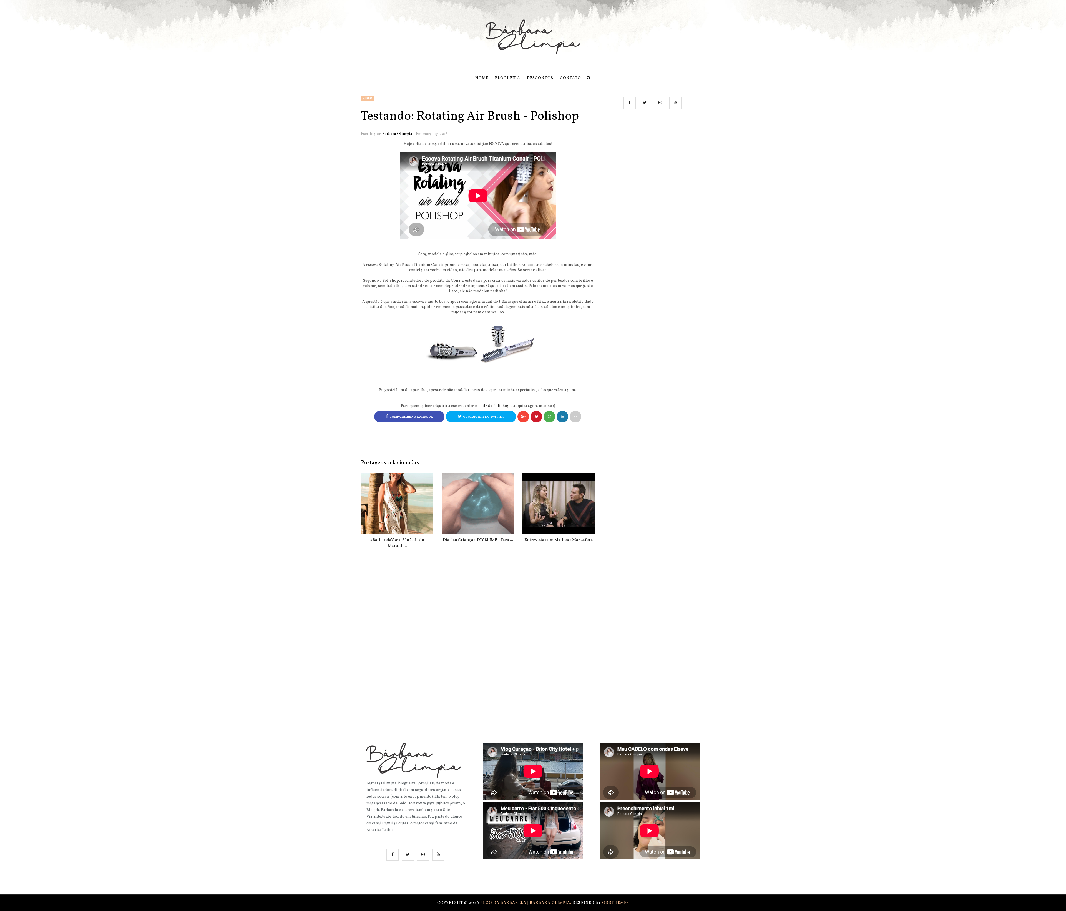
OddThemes (615, 902)
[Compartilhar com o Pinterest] (575, 416)
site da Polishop (495, 406)
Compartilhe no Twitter (483, 417)
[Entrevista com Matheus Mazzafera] (558, 503)
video (368, 98)
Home (481, 78)
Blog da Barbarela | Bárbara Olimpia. (526, 902)
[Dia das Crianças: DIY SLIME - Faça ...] (478, 503)
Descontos (540, 78)
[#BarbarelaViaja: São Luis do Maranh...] (397, 503)
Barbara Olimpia (397, 134)
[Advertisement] (653, 170)
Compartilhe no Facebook (411, 417)
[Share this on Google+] (523, 416)
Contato (570, 78)
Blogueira (507, 78)
